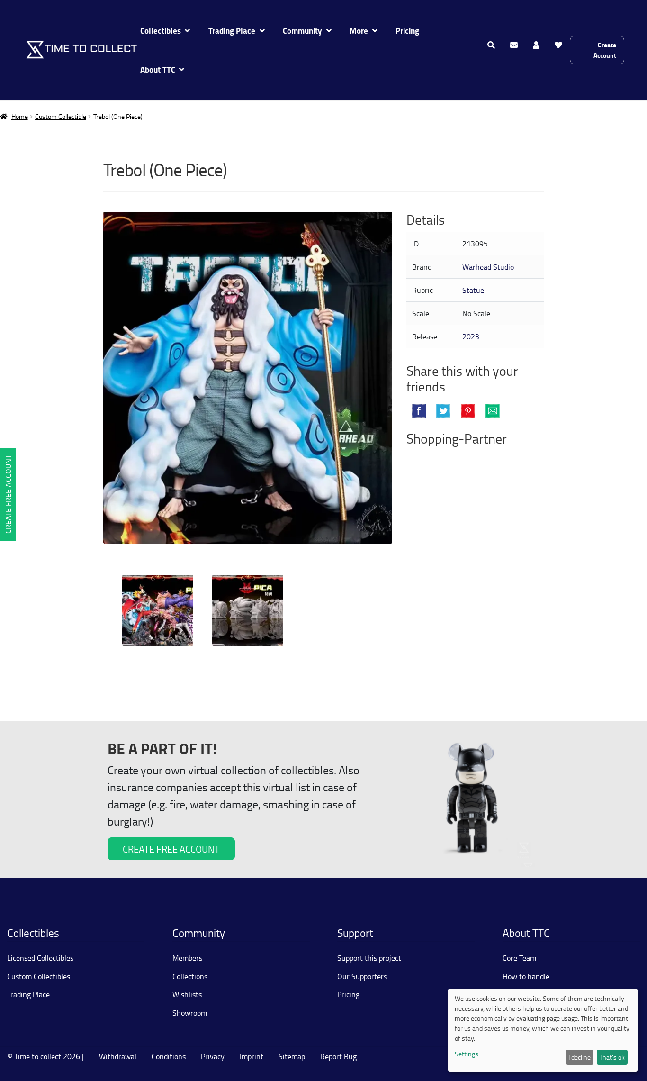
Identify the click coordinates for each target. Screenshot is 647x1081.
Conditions (169, 1056)
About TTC (157, 69)
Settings (466, 1053)
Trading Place (231, 30)
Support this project (369, 958)
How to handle (526, 976)
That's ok (612, 1057)
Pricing (407, 30)
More (359, 30)
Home (19, 116)
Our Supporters (362, 976)
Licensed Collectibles (40, 958)
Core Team (519, 958)
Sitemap (292, 1056)
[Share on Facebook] (418, 410)
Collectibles (160, 30)
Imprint (251, 1056)
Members (187, 958)
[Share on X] (443, 410)
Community (302, 30)
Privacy (213, 1056)
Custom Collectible (60, 116)
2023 (470, 336)
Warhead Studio (488, 267)
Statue (473, 290)
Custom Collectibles (38, 976)
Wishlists (187, 994)
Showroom (189, 1013)
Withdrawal (117, 1056)
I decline (579, 1057)
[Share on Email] (492, 410)
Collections (189, 976)
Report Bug (338, 1056)
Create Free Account (8, 494)
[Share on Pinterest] (468, 410)
